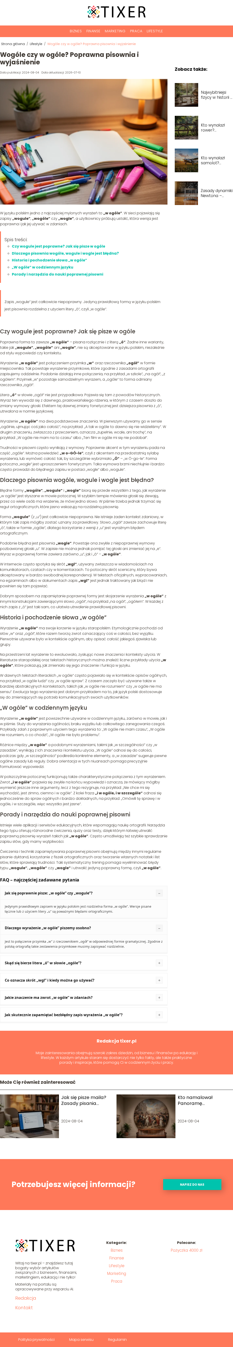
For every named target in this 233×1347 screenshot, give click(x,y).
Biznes (76, 31)
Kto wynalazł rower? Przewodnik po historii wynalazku (215, 128)
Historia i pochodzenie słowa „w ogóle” (49, 260)
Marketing (115, 31)
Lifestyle (155, 31)
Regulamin (117, 1339)
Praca (136, 31)
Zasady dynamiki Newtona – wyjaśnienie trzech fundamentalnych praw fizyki (217, 193)
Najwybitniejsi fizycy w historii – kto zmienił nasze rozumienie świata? (217, 95)
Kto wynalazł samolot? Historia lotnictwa (213, 160)
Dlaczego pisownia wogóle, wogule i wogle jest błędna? (65, 253)
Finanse (93, 31)
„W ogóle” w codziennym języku (42, 267)
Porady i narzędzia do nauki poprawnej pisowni (57, 274)
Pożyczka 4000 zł (186, 1250)
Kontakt (24, 1308)
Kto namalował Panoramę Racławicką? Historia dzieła (201, 1100)
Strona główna (13, 44)
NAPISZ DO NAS (192, 1184)
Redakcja (25, 1298)
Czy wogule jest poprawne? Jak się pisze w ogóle (58, 246)
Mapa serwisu (81, 1339)
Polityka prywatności (36, 1339)
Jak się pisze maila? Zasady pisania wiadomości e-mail (83, 1100)
